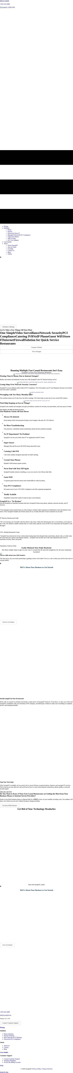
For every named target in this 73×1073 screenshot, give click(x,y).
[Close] (0, 257)
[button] (8, 327)
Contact (6, 1047)
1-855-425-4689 (5, 1012)
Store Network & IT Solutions (13, 1037)
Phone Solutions (9, 1034)
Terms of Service (47, 1069)
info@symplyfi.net (5, 1015)
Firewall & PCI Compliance (12, 1039)
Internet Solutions (9, 1036)
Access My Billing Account (12, 1062)
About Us (7, 1045)
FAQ (1, 1065)
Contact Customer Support (12, 1059)
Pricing (2, 1027)
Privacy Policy (37, 1069)
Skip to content (4, 1)
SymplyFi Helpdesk (10, 1060)
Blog (5, 1049)
